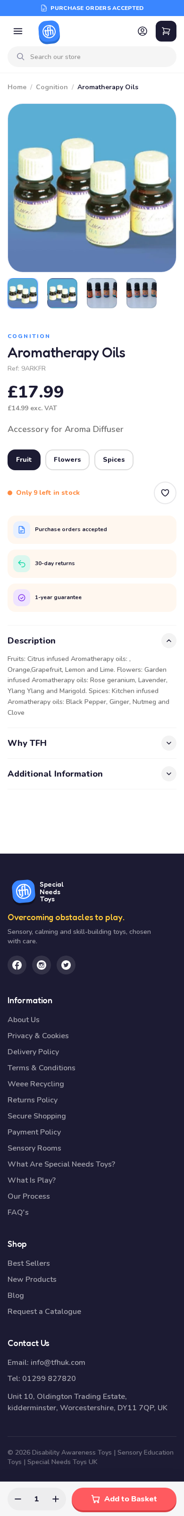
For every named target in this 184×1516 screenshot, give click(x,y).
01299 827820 (49, 1378)
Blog (16, 1295)
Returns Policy (33, 1100)
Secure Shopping (37, 1116)
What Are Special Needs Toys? (61, 1164)
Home (17, 87)
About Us (24, 1020)
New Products (32, 1279)
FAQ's (18, 1212)
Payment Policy (34, 1132)
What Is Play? (32, 1180)
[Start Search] (20, 56)
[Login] (142, 31)
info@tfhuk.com (58, 1362)
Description (32, 640)
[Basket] (166, 31)
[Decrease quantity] (18, 1499)
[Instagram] (41, 965)
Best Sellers (29, 1263)
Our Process (29, 1196)
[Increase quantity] (55, 1499)
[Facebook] (17, 965)
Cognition (52, 87)
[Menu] (18, 31)
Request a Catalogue (44, 1311)
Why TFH (27, 743)
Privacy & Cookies (38, 1036)
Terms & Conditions (41, 1068)
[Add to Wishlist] (165, 493)
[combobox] (99, 57)
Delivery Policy (33, 1052)
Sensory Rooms (34, 1148)
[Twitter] (66, 965)
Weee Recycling (36, 1084)
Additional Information (55, 773)
